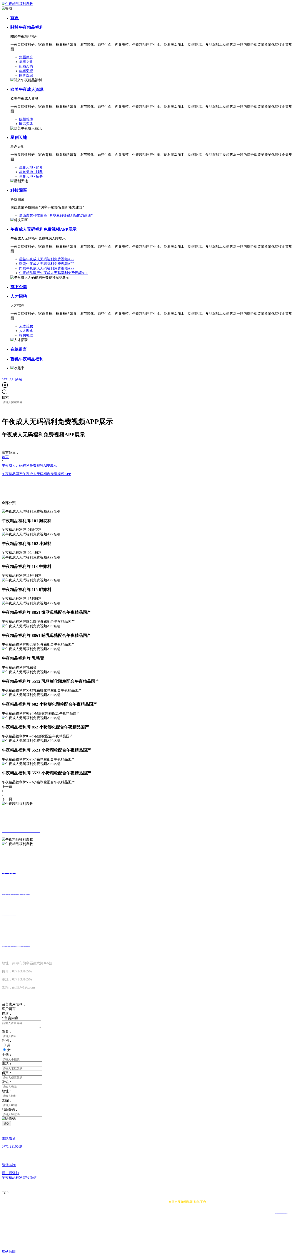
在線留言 (18, 349)
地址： (7, 1091)
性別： (7, 1040)
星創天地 (19, 137)
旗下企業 (18, 286)
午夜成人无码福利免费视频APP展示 (44, 229)
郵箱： (7, 1082)
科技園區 (19, 190)
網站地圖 (9, 1252)
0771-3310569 (12, 380)
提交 (6, 1123)
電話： (7, 1064)
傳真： (7, 1073)
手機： (7, 1054)
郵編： (7, 1100)
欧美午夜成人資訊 (27, 89)
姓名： (7, 1031)
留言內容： (12, 1018)
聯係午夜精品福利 (26, 359)
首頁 (14, 17)
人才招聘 (19, 296)
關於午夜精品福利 (27, 27)
